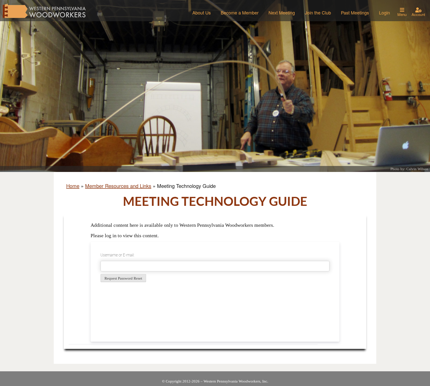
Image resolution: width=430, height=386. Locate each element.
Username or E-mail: (117, 255)
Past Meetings (355, 12)
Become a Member (240, 12)
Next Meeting (282, 12)
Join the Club (318, 12)
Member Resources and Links (118, 185)
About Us (201, 12)
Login (384, 12)
